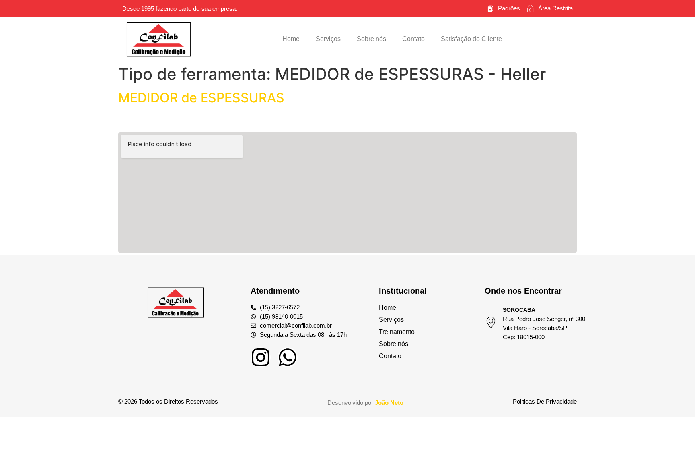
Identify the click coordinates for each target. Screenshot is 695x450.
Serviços (328, 38)
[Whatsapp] (288, 357)
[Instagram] (261, 357)
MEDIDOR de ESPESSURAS (201, 98)
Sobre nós (371, 38)
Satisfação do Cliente (471, 38)
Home (291, 38)
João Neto (389, 402)
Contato (413, 38)
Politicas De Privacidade (545, 401)
